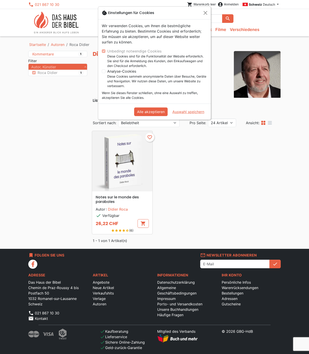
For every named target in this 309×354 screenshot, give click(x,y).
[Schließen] (205, 13)
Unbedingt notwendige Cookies (134, 51)
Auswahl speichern (188, 111)
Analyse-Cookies (121, 71)
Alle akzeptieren (151, 111)
